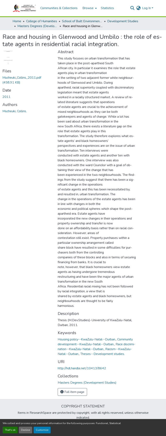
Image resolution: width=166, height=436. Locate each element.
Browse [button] (88, 8)
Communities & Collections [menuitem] (59, 8)
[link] (27, 80)
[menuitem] (89, 8)
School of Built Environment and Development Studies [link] (82, 21)
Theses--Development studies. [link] (102, 354)
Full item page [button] (74, 392)
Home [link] (17, 21)
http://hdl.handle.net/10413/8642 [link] (82, 368)
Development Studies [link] (122, 21)
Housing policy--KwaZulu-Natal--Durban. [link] (87, 339)
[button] (24, 8)
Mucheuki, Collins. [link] (14, 111)
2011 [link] (6, 97)
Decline (25, 430)
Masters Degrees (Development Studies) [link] (37, 26)
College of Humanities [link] (41, 21)
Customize (42, 430)
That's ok (10, 430)
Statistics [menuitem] (107, 8)
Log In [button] (147, 8)
